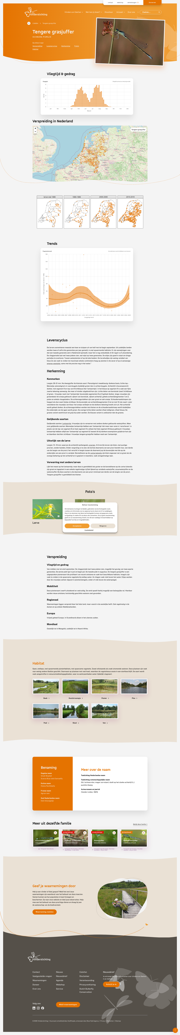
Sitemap (118, 1021)
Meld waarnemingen (68, 1005)
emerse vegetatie (53, 364)
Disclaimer (110, 1021)
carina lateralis (96, 453)
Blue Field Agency (93, 1021)
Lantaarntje (66, 424)
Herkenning (65, 46)
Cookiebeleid (89, 530)
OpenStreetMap (140, 126)
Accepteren (77, 526)
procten (92, 445)
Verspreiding (37, 46)
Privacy (102, 1021)
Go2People (71, 1021)
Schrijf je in (111, 984)
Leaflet (134, 126)
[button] (35, 128)
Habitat (35, 49)
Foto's (76, 46)
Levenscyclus (52, 46)
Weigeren (102, 526)
